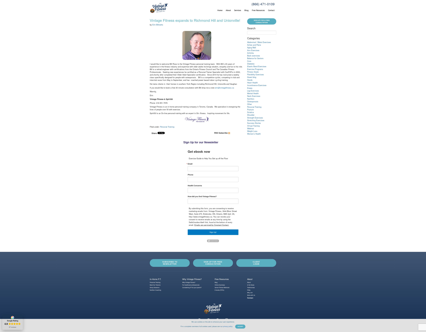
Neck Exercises (253, 96)
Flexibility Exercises (255, 74)
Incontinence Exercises (256, 85)
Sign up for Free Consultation (213, 263)
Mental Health (253, 93)
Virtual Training (253, 125)
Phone (190, 175)
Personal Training (167, 126)
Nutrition (250, 98)
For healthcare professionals (190, 285)
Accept (240, 326)
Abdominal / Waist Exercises (259, 42)
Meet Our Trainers (155, 285)
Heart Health (252, 82)
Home (219, 10)
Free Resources (258, 10)
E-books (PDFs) (219, 290)
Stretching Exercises (255, 120)
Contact (271, 10)
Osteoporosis (252, 101)
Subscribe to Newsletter (169, 263)
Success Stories (254, 123)
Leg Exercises (253, 90)
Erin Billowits (157, 24)
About (228, 10)
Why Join (250, 292)
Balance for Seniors (255, 58)
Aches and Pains (254, 44)
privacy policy (228, 326)
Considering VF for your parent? (192, 287)
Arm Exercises (253, 50)
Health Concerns (195, 185)
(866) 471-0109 (263, 4)
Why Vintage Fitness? (188, 282)
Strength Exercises (255, 117)
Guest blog (251, 77)
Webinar (250, 128)
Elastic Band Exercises (256, 66)
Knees (249, 88)
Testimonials (251, 287)
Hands (249, 79)
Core (249, 61)
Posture (250, 109)
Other (249, 104)
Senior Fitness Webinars (222, 287)
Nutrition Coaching (155, 290)
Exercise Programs (255, 69)
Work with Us (251, 295)
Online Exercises (220, 285)
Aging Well (251, 47)
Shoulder (250, 114)
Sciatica (250, 112)
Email (190, 164)
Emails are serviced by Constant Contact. (211, 225)
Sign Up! (213, 232)
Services (237, 10)
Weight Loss (252, 131)
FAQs (248, 290)
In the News (250, 285)
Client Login (256, 263)
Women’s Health (254, 133)
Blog (246, 10)
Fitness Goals (253, 71)
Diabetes (250, 63)
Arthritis (250, 53)
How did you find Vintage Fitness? (202, 196)
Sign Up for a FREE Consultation (262, 21)
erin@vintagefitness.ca (224, 87)
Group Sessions (154, 287)
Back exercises (253, 55)
